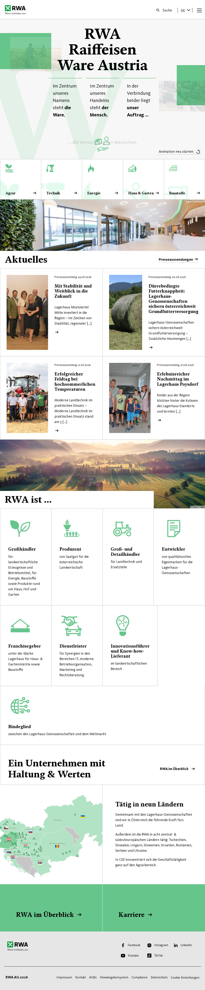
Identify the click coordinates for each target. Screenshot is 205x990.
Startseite (16, 9)
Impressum (64, 977)
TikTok (158, 955)
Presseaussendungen (176, 259)
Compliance (140, 977)
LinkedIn (186, 945)
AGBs (93, 977)
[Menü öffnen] (199, 10)
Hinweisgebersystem (114, 977)
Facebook (134, 945)
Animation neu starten (176, 151)
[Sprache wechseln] (189, 10)
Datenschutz (159, 977)
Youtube (133, 955)
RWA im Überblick (102, 765)
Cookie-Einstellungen (185, 977)
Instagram (161, 945)
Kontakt (80, 977)
